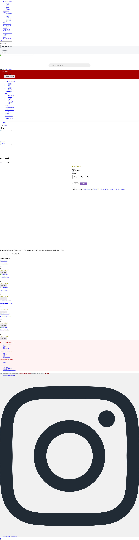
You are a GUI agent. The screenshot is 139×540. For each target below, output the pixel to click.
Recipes (5, 28)
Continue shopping (9, 76)
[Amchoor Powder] (4, 314)
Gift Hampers (6, 11)
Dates (4, 22)
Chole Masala (4, 264)
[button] (6, 46)
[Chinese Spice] (4, 287)
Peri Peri (111, 189)
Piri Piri (115, 189)
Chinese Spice (4, 290)
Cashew (7, 3)
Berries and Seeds (7, 25)
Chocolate (5, 34)
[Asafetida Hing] (4, 274)
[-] (72, 183)
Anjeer (7, 8)
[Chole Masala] (3, 261)
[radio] (75, 177)
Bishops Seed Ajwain (6, 303)
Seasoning (8, 18)
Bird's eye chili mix (104, 189)
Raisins (7, 4)
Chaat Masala (4, 330)
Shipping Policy (6, 369)
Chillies (7, 17)
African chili (96, 189)
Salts (7, 21)
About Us (5, 354)
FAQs (4, 356)
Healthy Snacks (6, 30)
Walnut (7, 7)
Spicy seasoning (121, 189)
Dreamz (47, 373)
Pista (7, 5)
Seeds (7, 26)
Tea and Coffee (6, 29)
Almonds (8, 9)
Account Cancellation (7, 370)
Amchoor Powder (5, 317)
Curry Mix (8, 20)
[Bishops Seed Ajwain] (5, 300)
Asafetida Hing (4, 277)
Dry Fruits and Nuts (7, 1)
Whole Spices (9, 13)
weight (74, 173)
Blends (7, 16)
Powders (8, 14)
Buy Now (83, 183)
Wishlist (4, 362)
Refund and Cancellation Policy (9, 370)
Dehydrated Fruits (7, 24)
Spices (4, 12)
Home (4, 122)
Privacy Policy (6, 367)
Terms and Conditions (7, 368)
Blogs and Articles (6, 357)
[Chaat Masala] (3, 327)
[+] (78, 183)
